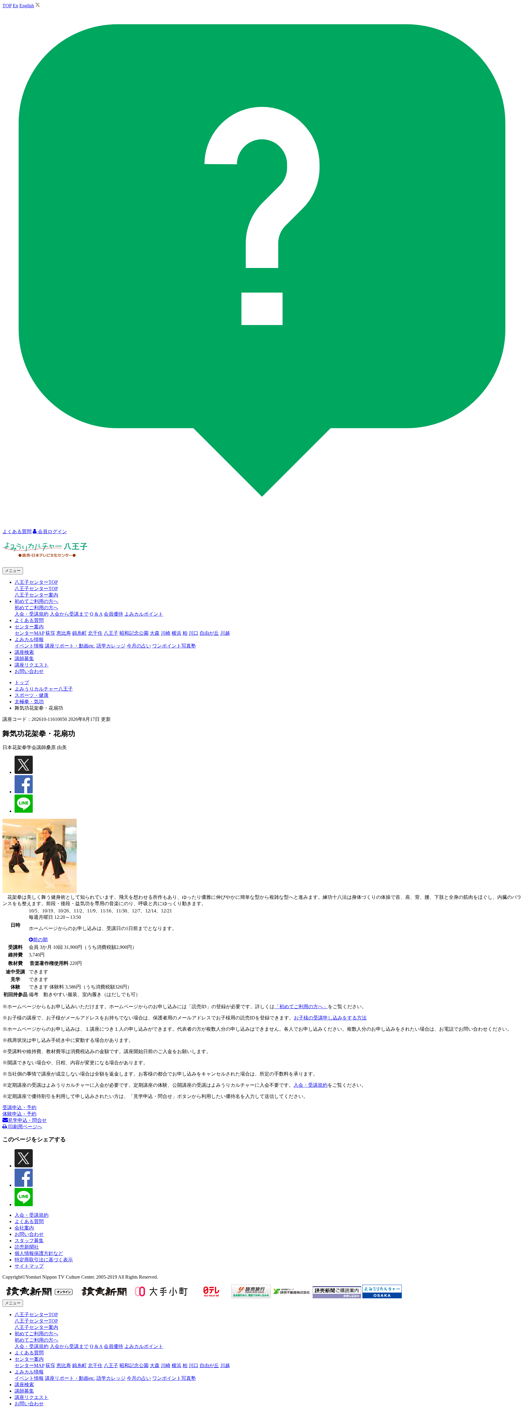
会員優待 (113, 614)
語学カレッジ (111, 645)
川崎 (165, 633)
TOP (7, 5)
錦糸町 (79, 633)
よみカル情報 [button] (29, 639)
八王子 (111, 633)
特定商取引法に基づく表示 (44, 1259)
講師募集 (24, 658)
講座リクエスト (32, 665)
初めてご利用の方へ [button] (36, 601)
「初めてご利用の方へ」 (301, 1006)
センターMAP (29, 633)
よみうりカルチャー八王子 (44, 688)
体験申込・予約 (19, 1113)
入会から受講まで (69, 614)
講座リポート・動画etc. (70, 645)
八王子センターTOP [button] (36, 582)
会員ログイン (52, 531)
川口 (193, 633)
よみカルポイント (143, 614)
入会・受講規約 (32, 614)
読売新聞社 (27, 1247)
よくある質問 (29, 620)
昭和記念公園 (134, 633)
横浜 (176, 633)
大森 (155, 633)
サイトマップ (29, 1266)
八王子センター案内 (36, 594)
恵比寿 (63, 633)
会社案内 (24, 1227)
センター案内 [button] (29, 626)
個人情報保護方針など (39, 1253)
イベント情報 (29, 645)
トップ (22, 682)
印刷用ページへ (24, 1126)
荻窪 (50, 633)
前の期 (40, 939)
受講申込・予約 (19, 1107)
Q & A (96, 614)
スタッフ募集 (29, 1240)
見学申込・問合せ (27, 1120)
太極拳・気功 (29, 701)
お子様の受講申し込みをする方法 (330, 1017)
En (15, 5)
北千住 (95, 633)
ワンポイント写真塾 (174, 645)
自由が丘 (209, 633)
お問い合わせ (29, 671)
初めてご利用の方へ (36, 607)
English (26, 5)
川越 (225, 633)
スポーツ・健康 (32, 695)
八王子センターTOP (36, 588)
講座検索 (24, 652)
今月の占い (139, 645)
